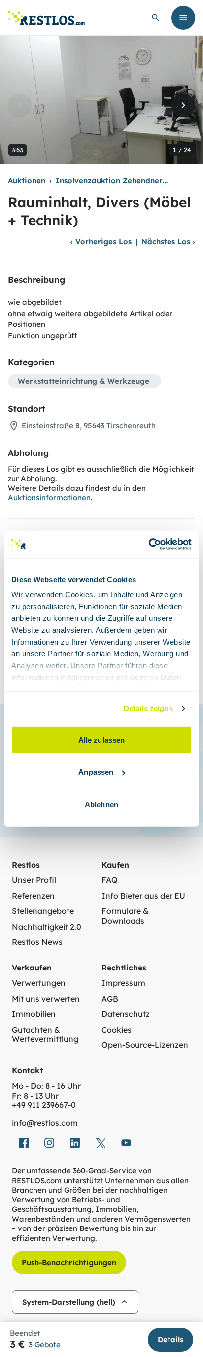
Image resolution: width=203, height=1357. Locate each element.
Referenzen (33, 896)
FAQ (110, 880)
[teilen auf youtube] (126, 1142)
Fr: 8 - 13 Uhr (35, 1095)
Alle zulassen (101, 739)
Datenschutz (126, 1014)
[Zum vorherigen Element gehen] (20, 105)
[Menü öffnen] (183, 18)
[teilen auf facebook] (23, 1142)
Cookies (117, 1029)
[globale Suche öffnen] (156, 18)
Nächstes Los (168, 241)
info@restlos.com (45, 1123)
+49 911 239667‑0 (44, 1105)
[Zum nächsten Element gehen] (183, 105)
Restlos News (37, 942)
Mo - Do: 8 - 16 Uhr (46, 1086)
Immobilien (34, 1014)
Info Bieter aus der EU (143, 896)
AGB (110, 998)
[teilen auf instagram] (49, 1142)
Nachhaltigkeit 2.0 (46, 927)
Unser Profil (34, 880)
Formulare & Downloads (125, 916)
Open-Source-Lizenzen (145, 1045)
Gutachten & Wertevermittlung (45, 1034)
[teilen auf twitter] (100, 1142)
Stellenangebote (43, 911)
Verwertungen (39, 983)
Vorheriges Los (101, 241)
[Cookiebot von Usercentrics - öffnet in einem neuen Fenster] (148, 544)
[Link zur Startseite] (46, 18)
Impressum (123, 983)
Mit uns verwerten (46, 998)
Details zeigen (148, 708)
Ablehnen (101, 804)
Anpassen (95, 772)
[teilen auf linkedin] (75, 1142)
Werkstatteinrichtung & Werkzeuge (83, 381)
